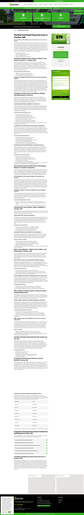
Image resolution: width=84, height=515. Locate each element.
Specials (60, 4)
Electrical (45, 4)
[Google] (39, 505)
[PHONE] (23, 15)
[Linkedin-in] (43, 505)
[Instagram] (44, 505)
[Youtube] (41, 505)
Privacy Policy (57, 98)
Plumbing (40, 4)
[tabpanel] (60, 56)
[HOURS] (61, 15)
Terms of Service (63, 98)
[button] (31, 440)
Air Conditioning (29, 4)
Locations (50, 4)
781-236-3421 (23, 18)
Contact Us (71, 4)
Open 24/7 (60, 18)
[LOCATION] (42, 15)
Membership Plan (65, 4)
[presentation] (59, 64)
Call (52, 8)
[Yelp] (46, 505)
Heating (35, 4)
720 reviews (19, 505)
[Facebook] (38, 505)
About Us (55, 4)
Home (25, 4)
